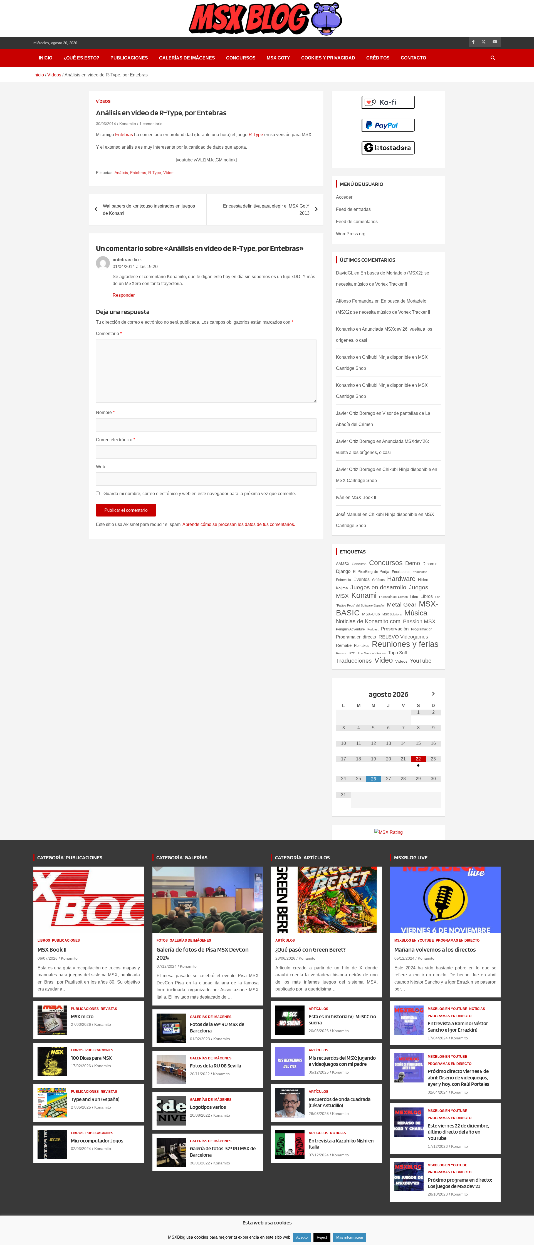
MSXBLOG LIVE (410, 857)
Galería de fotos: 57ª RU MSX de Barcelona (223, 1151)
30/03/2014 (106, 123)
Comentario (109, 333)
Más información (349, 1237)
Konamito (127, 123)
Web (100, 466)
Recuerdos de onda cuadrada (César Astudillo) (339, 1102)
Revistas (109, 1009)
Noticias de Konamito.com (368, 621)
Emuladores (401, 572)
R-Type (256, 134)
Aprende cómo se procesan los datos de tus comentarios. (238, 524)
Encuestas (420, 571)
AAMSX (342, 564)
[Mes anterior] (343, 694)
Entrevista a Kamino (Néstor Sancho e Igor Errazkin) (458, 1026)
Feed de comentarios (357, 221)
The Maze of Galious (372, 653)
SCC (352, 653)
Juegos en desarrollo (378, 587)
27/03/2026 (81, 1024)
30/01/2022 (200, 1163)
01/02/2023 (200, 1039)
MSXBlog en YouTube (414, 940)
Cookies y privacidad (328, 58)
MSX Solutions (392, 614)
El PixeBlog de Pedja (371, 571)
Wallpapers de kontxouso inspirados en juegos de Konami (149, 210)
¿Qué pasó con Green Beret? (310, 949)
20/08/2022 (200, 1115)
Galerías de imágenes (187, 58)
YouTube (420, 661)
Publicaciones (129, 58)
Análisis (121, 172)
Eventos (361, 579)
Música (415, 613)
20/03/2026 (319, 1031)
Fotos (162, 940)
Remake (344, 645)
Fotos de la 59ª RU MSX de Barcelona (217, 1027)
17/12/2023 (438, 1146)
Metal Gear (401, 604)
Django (343, 571)
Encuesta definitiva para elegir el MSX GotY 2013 (266, 210)
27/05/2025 (81, 1107)
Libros (427, 596)
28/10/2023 (438, 1194)
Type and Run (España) (95, 1099)
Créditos (378, 58)
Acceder (344, 197)
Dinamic (429, 563)
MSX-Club (371, 614)
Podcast (373, 629)
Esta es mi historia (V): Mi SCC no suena (342, 1019)
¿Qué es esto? (81, 58)
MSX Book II (364, 497)
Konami (364, 595)
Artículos (285, 940)
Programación (421, 629)
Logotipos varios (208, 1107)
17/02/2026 (81, 1066)
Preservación (395, 629)
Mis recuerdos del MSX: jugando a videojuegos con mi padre (342, 1061)
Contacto (413, 58)
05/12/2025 (319, 1072)
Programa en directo (356, 637)
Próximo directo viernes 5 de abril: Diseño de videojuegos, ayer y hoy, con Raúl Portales (458, 1077)
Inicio (45, 58)
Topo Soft (397, 652)
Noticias (338, 1133)
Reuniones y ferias (405, 643)
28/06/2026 (285, 958)
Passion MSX (419, 621)
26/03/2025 (319, 1113)
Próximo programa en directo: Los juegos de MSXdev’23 (460, 1183)
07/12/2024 (167, 966)
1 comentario (150, 123)
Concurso (359, 564)
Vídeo (168, 172)
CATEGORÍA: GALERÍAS (181, 857)
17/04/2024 (438, 1038)
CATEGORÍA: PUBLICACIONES (69, 857)
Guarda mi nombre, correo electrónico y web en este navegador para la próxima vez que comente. (199, 493)
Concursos (241, 58)
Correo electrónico (115, 439)
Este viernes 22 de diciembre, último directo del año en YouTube (458, 1132)
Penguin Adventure (350, 629)
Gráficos (378, 580)
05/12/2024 (404, 958)
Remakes (361, 645)
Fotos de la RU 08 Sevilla (215, 1065)
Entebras (124, 134)
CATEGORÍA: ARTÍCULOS (302, 857)
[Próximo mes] (433, 694)
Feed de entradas (353, 209)
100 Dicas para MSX (91, 1058)
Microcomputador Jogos (97, 1140)
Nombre (105, 412)
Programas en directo (457, 940)
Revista (341, 653)
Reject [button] (322, 1237)
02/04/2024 (438, 1092)
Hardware (401, 578)
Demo (412, 563)
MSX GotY (278, 58)
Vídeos (103, 101)
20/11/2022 (200, 1074)
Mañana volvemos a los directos (435, 949)
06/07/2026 (48, 958)
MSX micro (82, 1016)
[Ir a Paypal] (388, 121)
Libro (414, 597)
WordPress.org (350, 233)
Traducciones (354, 660)
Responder (124, 295)
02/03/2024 (81, 1148)
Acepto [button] (302, 1237)
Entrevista (343, 580)
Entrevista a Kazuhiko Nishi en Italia (341, 1143)
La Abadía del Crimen (393, 596)
